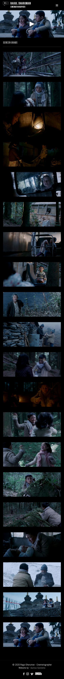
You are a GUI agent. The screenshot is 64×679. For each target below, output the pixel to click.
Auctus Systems (38, 667)
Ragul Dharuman (20, 3)
